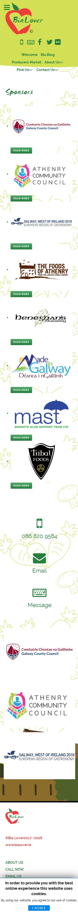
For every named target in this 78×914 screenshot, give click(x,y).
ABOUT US (14, 862)
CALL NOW (14, 869)
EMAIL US (13, 876)
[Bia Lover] (24, 18)
